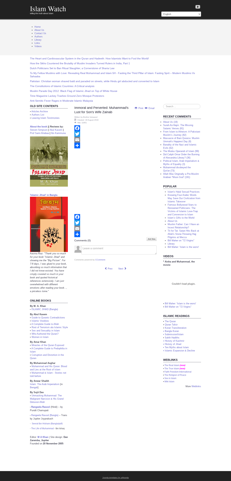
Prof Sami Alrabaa (39, 133)
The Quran (170, 321)
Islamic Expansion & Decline (180, 350)
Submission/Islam (174, 334)
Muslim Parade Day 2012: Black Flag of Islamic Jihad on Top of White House (73, 91)
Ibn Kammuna (58, 133)
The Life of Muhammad (42, 428)
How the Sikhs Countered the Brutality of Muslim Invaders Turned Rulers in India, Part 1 (80, 63)
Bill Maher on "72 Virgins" (178, 306)
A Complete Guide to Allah (45, 324)
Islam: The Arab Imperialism (44, 384)
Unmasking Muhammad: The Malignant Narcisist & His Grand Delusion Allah (47, 398)
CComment (100, 260)
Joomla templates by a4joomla (115, 477)
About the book (38, 126)
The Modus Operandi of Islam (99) (181, 151)
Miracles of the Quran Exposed (48, 345)
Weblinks (196, 386)
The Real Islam (171, 365)
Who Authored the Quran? (45, 333)
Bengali (34, 387)
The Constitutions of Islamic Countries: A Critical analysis (62, 86)
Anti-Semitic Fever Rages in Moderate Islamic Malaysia (61, 100)
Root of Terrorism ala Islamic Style (50, 327)
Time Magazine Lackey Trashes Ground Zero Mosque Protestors (67, 95)
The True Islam (171, 368)
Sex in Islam (170, 378)
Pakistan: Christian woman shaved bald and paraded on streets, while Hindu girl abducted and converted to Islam (94, 81)
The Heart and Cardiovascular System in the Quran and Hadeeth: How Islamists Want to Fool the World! (89, 58)
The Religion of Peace (175, 375)
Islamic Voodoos (40, 320)
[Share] (115, 145)
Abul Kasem (55, 130)
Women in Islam (40, 337)
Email (151, 108)
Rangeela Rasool (40, 407)
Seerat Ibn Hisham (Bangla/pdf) (47, 423)
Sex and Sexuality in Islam (46, 330)
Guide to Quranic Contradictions (48, 317)
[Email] (115, 140)
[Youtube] (197, 7)
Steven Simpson (38, 130)
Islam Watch (48, 8)
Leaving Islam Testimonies (46, 118)
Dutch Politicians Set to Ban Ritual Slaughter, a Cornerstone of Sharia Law (72, 68)
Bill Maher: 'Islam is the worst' (180, 303)
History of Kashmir (174, 340)
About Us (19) (170, 122)
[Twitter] (115, 134)
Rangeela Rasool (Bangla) (44, 415)
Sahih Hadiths (172, 337)
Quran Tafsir (171, 324)
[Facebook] (115, 128)
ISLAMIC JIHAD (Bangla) (44, 309)
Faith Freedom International (177, 372)
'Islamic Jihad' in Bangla (43, 195)
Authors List (38, 114)
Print (141, 108)
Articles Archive (39, 111)
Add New (151, 239)
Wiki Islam (169, 381)
